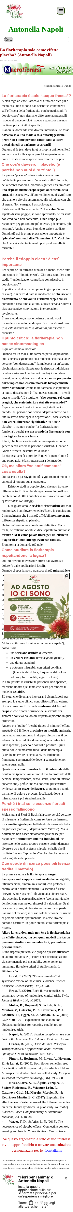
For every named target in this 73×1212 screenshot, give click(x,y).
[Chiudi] (66, 576)
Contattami (53, 1150)
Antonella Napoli (35, 29)
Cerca (8, 39)
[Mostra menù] (61, 11)
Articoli (3, 60)
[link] (36, 606)
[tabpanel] (36, 69)
